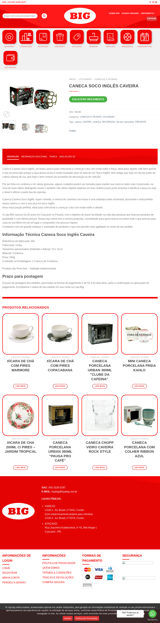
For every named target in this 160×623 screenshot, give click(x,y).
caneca (78, 122)
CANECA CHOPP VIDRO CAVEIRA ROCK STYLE (100, 447)
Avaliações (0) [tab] (67, 156)
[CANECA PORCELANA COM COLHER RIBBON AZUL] (139, 415)
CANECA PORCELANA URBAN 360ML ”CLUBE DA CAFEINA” (100, 370)
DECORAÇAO (108, 122)
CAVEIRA (86, 122)
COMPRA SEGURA (53, 582)
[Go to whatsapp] (152, 614)
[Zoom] (6, 114)
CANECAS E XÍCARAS (106, 79)
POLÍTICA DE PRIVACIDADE (59, 563)
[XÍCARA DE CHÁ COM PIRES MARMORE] (20, 333)
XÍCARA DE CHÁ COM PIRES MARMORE (20, 365)
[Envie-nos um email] (156, 2)
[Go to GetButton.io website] (153, 620)
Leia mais (20, 386)
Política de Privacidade (87, 618)
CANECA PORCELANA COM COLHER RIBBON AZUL (139, 449)
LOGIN (6, 568)
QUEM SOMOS (51, 567)
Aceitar (67, 618)
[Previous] (7, 97)
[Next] (59, 97)
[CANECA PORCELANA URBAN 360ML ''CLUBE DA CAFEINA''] (99, 333)
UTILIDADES (85, 79)
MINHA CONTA (11, 577)
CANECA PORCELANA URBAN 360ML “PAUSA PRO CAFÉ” (60, 451)
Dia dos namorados (125, 122)
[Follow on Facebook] (150, 2)
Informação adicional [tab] (34, 156)
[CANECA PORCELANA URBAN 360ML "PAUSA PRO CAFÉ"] (60, 415)
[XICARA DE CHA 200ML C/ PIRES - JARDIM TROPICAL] (20, 415)
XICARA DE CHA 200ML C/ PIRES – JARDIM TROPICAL (20, 447)
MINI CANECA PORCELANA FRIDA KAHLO (139, 365)
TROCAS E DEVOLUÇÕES (58, 577)
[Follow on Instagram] (153, 2)
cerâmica (97, 122)
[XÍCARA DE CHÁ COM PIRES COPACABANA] (60, 333)
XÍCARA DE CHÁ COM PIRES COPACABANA (60, 365)
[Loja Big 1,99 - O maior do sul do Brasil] (80, 16)
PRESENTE (140, 122)
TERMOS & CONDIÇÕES (56, 572)
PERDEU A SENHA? (14, 582)
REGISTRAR (9, 573)
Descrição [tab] (13, 156)
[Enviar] (44, 16)
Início (72, 79)
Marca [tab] (53, 156)
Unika (72, 130)
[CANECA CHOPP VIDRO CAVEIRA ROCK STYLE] (99, 415)
